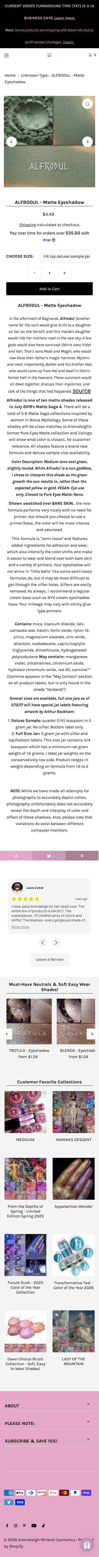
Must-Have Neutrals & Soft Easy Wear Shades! (49, 987)
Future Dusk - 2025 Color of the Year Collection (25, 1287)
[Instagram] (15, 1526)
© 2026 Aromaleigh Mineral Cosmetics (39, 1539)
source (82, 390)
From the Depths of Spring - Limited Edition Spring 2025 (25, 1211)
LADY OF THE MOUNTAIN (73, 1361)
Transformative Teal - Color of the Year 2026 (74, 1285)
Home (10, 75)
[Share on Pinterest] (82, 855)
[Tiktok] (43, 1526)
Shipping (27, 224)
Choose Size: (20, 256)
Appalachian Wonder (74, 1206)
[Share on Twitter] (48, 855)
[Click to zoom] (87, 103)
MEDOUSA (25, 1139)
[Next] (87, 141)
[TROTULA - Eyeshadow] (29, 1021)
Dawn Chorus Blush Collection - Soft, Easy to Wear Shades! (25, 1363)
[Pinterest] (24, 1526)
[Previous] (11, 141)
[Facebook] (7, 1526)
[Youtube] (33, 1526)
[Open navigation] (13, 54)
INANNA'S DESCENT (74, 1139)
